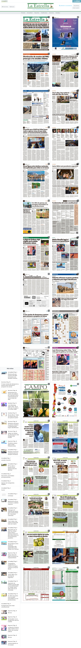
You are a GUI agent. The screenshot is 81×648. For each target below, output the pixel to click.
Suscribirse (76, 5)
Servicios (51, 12)
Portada (23, 12)
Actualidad (30, 12)
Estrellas (58, 12)
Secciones (5, 6)
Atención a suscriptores (66, 5)
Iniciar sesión (76, 8)
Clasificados (44, 12)
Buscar (12, 6)
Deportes (36, 12)
